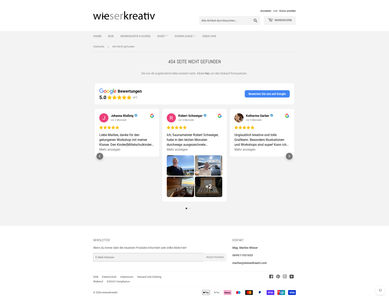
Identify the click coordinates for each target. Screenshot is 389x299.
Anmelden (265, 11)
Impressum (126, 276)
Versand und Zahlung (149, 276)
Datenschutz (109, 276)
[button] (267, 94)
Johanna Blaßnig (122, 116)
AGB (95, 276)
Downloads (184, 36)
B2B (111, 36)
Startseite (98, 46)
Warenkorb (283, 20)
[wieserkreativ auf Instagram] (285, 277)
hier (207, 73)
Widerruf (98, 281)
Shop (161, 36)
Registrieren (215, 257)
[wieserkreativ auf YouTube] (292, 277)
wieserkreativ (110, 292)
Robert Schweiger (190, 116)
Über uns (209, 36)
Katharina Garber (257, 116)
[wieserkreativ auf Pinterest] (278, 277)
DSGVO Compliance (118, 281)
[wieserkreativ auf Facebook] (271, 277)
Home (97, 36)
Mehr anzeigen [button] (109, 149)
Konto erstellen (287, 11)
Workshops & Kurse (135, 36)
